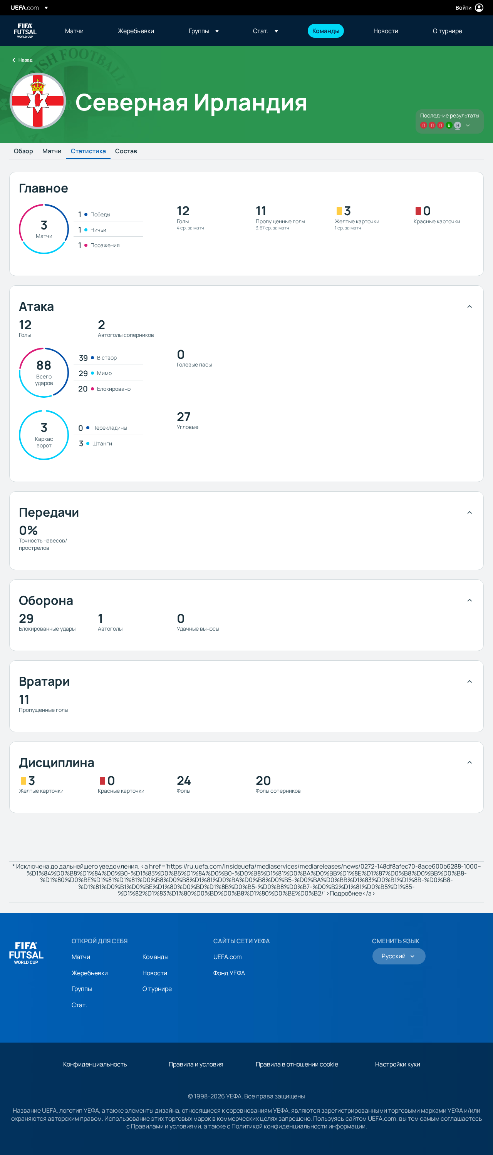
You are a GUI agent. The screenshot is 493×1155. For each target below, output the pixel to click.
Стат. (79, 1005)
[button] (204, 30)
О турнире (157, 988)
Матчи (52, 151)
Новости (155, 973)
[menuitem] (82, 30)
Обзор (23, 151)
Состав (126, 151)
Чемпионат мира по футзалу (25, 30)
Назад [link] (25, 60)
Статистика (88, 151)
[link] (74, 30)
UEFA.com (227, 956)
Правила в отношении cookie (297, 1064)
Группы (82, 988)
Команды (156, 956)
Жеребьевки (90, 973)
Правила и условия (196, 1064)
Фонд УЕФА (229, 973)
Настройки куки (397, 1064)
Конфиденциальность (95, 1064)
